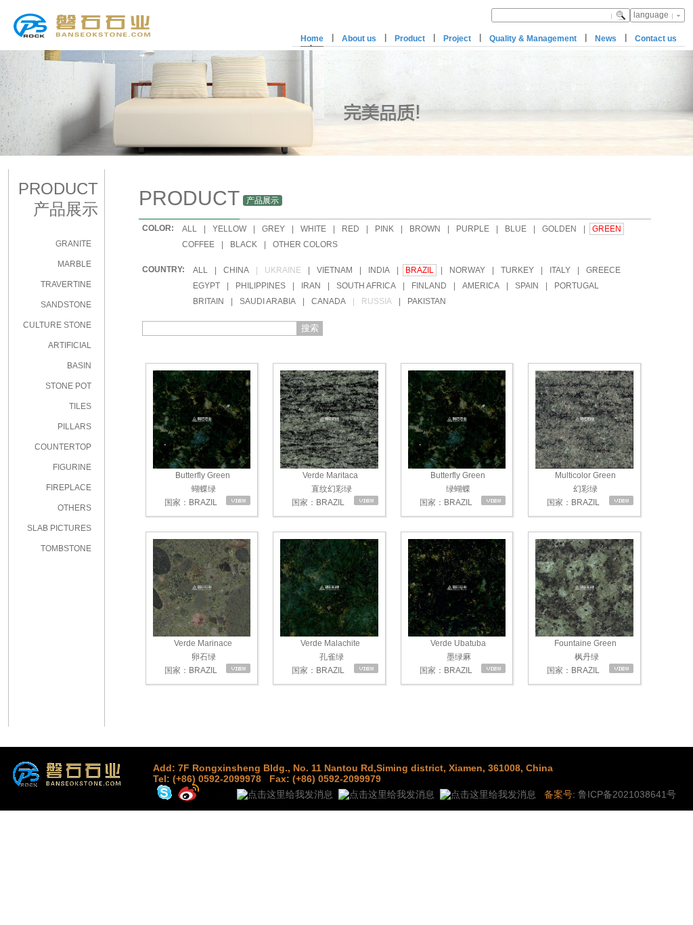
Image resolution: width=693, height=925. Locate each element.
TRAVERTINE (66, 284)
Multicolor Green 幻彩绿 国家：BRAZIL (580, 489)
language (651, 15)
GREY (273, 229)
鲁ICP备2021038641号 (627, 794)
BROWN (425, 229)
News (606, 38)
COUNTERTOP (63, 447)
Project (457, 38)
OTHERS (74, 508)
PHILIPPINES (261, 286)
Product (410, 38)
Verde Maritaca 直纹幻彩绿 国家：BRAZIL (324, 489)
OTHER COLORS (305, 244)
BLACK (243, 244)
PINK (384, 229)
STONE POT (68, 386)
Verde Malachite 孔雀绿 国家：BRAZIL (325, 657)
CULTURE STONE (57, 325)
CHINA (236, 270)
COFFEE (198, 244)
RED (350, 229)
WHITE (313, 229)
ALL (189, 229)
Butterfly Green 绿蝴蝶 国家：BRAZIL (452, 489)
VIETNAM (335, 270)
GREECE (603, 270)
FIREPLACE (68, 487)
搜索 (310, 328)
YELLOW (229, 229)
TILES (80, 406)
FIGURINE (72, 467)
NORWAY (467, 270)
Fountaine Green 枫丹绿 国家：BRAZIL (581, 657)
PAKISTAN (426, 301)
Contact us (656, 38)
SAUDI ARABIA (268, 301)
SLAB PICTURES (59, 528)
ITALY (560, 270)
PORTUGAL (576, 286)
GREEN (606, 229)
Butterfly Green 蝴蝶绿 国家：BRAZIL (196, 489)
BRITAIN (208, 301)
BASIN (79, 365)
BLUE (516, 229)
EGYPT (206, 286)
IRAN (311, 286)
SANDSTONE (66, 304)
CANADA (328, 301)
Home (311, 38)
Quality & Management (533, 38)
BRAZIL (419, 270)
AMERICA (480, 286)
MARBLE (74, 264)
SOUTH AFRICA (366, 286)
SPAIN (527, 286)
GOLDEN (559, 229)
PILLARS (74, 426)
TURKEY (517, 270)
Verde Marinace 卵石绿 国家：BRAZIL (197, 657)
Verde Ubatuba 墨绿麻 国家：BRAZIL (452, 657)
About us (359, 38)
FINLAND (429, 286)
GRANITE (73, 244)
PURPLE (472, 229)
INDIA (379, 270)
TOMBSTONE (66, 548)
